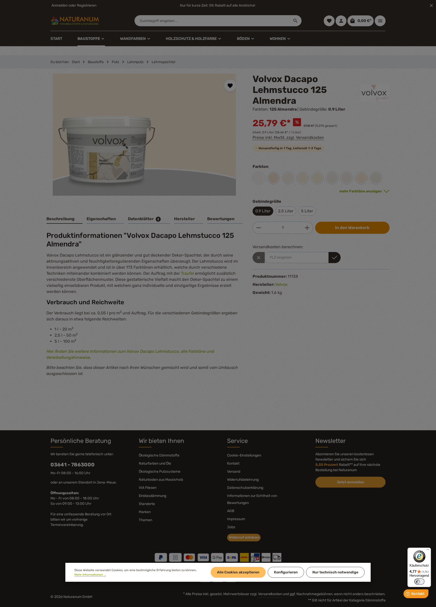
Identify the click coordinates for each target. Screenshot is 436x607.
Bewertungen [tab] (220, 218)
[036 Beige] (361, 178)
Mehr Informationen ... (90, 574)
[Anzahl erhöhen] (307, 228)
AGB (230, 511)
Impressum (236, 519)
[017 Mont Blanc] (259, 178)
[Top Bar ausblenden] (431, 5)
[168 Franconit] (288, 178)
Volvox (281, 284)
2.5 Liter (285, 211)
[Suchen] (296, 20)
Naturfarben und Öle (155, 463)
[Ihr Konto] (341, 20)
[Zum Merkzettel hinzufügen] (230, 86)
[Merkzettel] (329, 20)
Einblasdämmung (152, 496)
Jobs (231, 527)
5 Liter (307, 211)
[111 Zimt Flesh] (273, 178)
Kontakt (233, 463)
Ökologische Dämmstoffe (159, 455)
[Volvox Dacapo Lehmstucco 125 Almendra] (144, 134)
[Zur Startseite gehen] (74, 21)
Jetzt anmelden (350, 482)
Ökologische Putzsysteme (159, 471)
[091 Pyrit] (346, 178)
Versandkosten (270, 594)
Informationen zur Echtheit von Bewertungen (252, 499)
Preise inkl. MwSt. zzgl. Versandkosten (288, 137)
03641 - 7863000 (72, 465)
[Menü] (428, 551)
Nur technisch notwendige (335, 572)
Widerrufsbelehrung (243, 479)
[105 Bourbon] (302, 178)
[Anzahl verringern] (258, 228)
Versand (233, 471)
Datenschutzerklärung (245, 488)
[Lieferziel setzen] (335, 257)
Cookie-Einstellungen (244, 455)
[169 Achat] (376, 178)
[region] (144, 139)
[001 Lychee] (317, 178)
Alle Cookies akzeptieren (238, 572)
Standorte (147, 504)
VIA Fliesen (147, 488)
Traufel (187, 273)
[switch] (419, 581)
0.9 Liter (262, 211)
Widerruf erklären (244, 537)
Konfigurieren (286, 572)
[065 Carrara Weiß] (332, 178)
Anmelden (59, 5)
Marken (145, 512)
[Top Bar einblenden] (380, 20)
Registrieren (86, 5)
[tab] (64, 219)
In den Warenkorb (352, 227)
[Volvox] (375, 93)
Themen (145, 520)
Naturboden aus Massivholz (161, 479)
